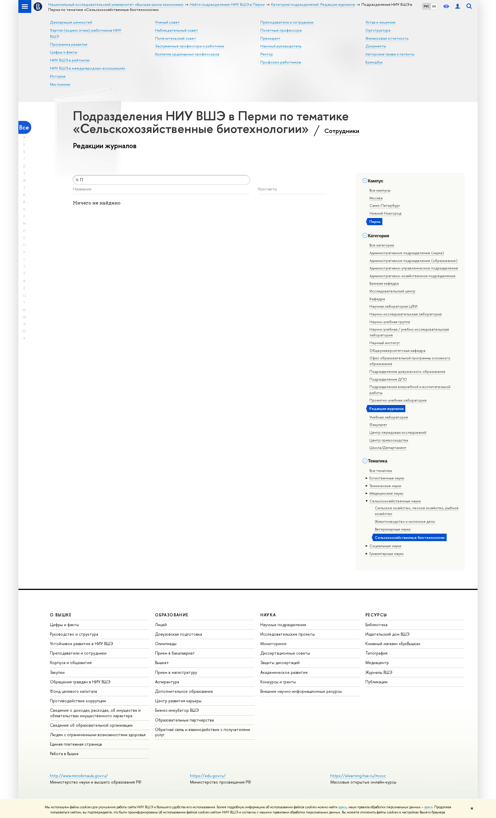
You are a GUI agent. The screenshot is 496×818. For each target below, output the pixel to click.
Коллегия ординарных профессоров (187, 54)
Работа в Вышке (64, 753)
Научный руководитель (281, 46)
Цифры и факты (63, 52)
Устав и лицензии (380, 22)
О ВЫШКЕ (61, 615)
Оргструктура (377, 30)
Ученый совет (167, 22)
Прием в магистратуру (176, 672)
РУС (426, 6)
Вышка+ (162, 662)
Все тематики (380, 470)
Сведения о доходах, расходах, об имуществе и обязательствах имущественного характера (95, 712)
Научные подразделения (283, 624)
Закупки (57, 672)
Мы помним (60, 84)
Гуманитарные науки (386, 553)
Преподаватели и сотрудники (286, 22)
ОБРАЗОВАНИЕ (171, 615)
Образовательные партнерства (184, 720)
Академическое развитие (284, 672)
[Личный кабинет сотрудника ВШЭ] (457, 6)
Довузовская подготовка (178, 634)
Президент (270, 38)
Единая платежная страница (76, 744)
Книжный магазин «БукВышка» (393, 643)
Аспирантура (167, 681)
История (57, 76)
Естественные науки (386, 478)
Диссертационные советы (285, 653)
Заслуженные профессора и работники (189, 46)
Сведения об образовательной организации (91, 725)
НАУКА (268, 615)
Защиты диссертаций (280, 662)
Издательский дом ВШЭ (387, 634)
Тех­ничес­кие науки (385, 485)
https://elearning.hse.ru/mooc (358, 775)
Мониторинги (273, 643)
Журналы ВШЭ (378, 672)
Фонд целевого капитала (73, 691)
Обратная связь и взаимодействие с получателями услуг (202, 732)
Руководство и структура (74, 634)
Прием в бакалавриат (175, 653)
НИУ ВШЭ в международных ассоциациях (87, 68)
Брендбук (374, 62)
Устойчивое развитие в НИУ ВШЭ (81, 643)
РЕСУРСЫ (376, 615)
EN (434, 6)
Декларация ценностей (71, 22)
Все (24, 127)
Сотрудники (341, 130)
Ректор (266, 54)
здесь (342, 807)
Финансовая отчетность (387, 38)
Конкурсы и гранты (278, 681)
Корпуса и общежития (71, 662)
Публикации (376, 681)
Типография (376, 653)
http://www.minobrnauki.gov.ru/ (79, 775)
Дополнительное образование (184, 691)
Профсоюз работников (280, 62)
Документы (375, 46)
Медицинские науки (386, 493)
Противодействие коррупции (78, 700)
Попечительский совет (175, 38)
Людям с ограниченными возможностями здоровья (98, 734)
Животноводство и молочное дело (405, 521)
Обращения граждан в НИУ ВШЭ (80, 681)
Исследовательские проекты (287, 634)
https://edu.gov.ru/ (208, 775)
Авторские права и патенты (389, 54)
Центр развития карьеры (178, 700)
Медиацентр (377, 662)
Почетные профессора (281, 30)
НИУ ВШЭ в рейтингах (70, 60)
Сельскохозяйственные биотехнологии (410, 537)
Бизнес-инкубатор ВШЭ (177, 710)
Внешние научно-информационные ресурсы (301, 691)
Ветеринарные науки (392, 529)
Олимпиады (166, 643)
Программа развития (68, 44)
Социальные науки (385, 545)
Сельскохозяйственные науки (395, 500)
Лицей (161, 624)
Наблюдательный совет (176, 30)
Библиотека (376, 624)
